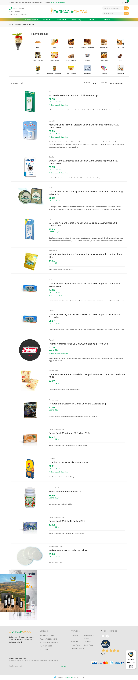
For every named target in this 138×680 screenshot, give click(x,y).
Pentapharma (53, 370)
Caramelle (104, 73)
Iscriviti (63, 666)
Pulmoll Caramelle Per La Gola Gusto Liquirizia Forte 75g (78, 343)
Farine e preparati (38, 61)
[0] (126, 2)
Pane (37, 48)
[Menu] (134, 651)
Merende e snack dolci (87, 48)
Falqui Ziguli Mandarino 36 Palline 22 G (69, 433)
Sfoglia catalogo (31, 19)
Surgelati (87, 61)
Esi (50, 91)
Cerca (126, 8)
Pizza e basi (120, 48)
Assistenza (91, 19)
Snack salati (104, 61)
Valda (51, 188)
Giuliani (51, 280)
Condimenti (120, 73)
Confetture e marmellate (54, 73)
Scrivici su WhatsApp (57, 2)
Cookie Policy (88, 645)
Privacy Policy (75, 645)
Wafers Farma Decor (56, 546)
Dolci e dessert (54, 61)
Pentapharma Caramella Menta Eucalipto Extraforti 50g (77, 403)
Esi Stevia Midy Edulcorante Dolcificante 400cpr (73, 95)
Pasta (54, 48)
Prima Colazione (71, 73)
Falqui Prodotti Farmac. (57, 429)
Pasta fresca (104, 48)
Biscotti (71, 48)
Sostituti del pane (71, 61)
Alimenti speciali (28, 24)
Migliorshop (70, 677)
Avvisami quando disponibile (58, 105)
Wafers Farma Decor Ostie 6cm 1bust (68, 550)
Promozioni (60, 19)
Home (11, 24)
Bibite (38, 73)
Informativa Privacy (77, 648)
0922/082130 (18, 9)
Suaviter (51, 157)
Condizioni (106, 19)
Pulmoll (51, 340)
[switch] (131, 666)
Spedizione (74, 635)
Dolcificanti (87, 73)
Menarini (52, 121)
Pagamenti (74, 641)
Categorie (17, 24)
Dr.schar (52, 458)
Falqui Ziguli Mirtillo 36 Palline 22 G (67, 521)
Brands (46, 19)
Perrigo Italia (53, 250)
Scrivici (45, 649)
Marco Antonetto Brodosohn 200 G (67, 491)
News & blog (76, 19)
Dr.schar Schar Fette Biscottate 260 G (68, 462)
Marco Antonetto (54, 488)
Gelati (120, 61)
